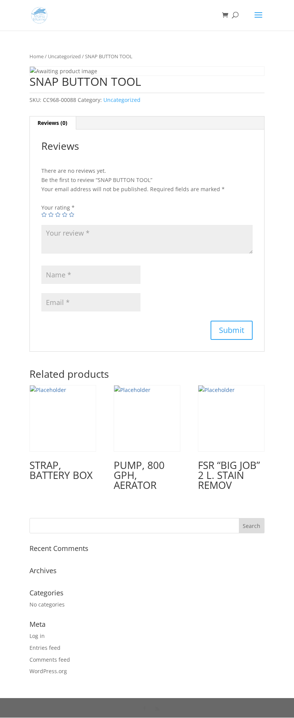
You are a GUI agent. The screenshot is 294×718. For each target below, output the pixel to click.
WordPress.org (48, 671)
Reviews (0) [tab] (52, 122)
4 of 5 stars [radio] (64, 214)
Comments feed (49, 659)
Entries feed (44, 647)
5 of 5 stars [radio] (71, 214)
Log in (37, 635)
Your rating (58, 207)
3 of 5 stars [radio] (57, 214)
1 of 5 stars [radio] (44, 214)
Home (36, 56)
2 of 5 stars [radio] (51, 214)
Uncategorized (64, 56)
